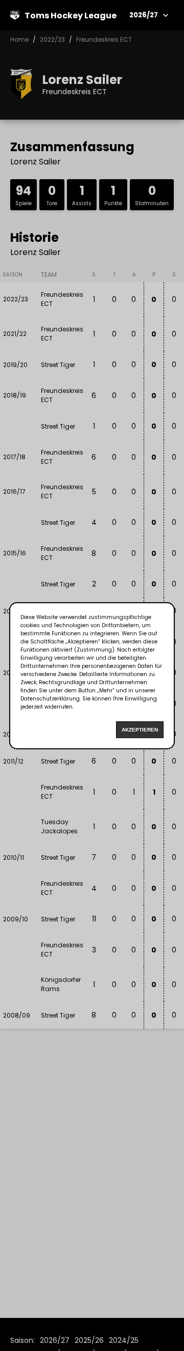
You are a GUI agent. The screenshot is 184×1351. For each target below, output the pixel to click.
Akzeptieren (140, 730)
